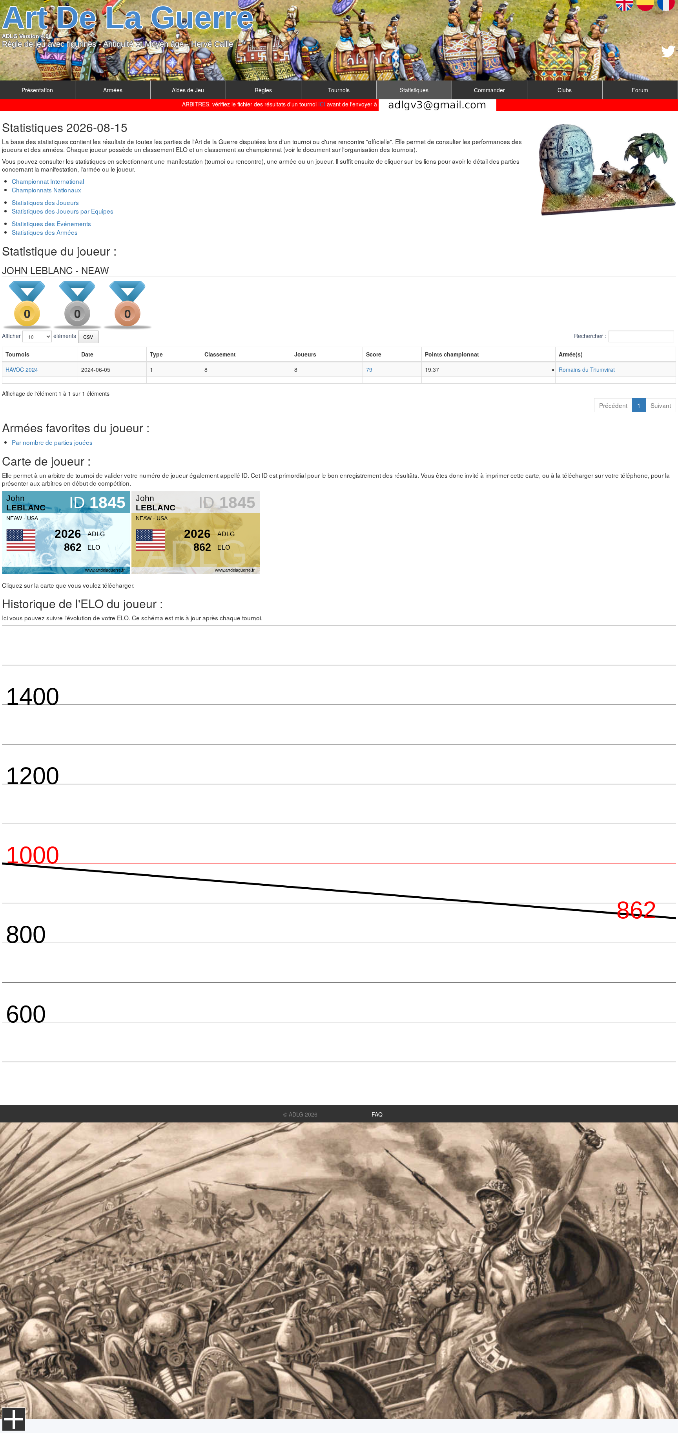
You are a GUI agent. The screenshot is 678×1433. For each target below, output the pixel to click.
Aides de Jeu (188, 90)
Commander (489, 90)
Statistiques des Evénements (51, 223)
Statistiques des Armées (45, 232)
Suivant (661, 405)
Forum (640, 90)
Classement (220, 354)
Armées (112, 90)
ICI (321, 104)
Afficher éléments (39, 336)
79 (369, 369)
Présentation (37, 90)
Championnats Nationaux (46, 189)
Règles (263, 90)
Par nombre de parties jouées (52, 442)
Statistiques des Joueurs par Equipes (62, 211)
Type (156, 354)
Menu (14, 1419)
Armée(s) (571, 354)
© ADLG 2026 (300, 1114)
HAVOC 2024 (21, 369)
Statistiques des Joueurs (45, 202)
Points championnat (452, 354)
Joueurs (305, 354)
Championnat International (48, 181)
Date (87, 354)
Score (373, 354)
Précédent (613, 405)
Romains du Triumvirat (587, 369)
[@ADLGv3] (668, 51)
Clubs (565, 90)
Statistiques (414, 90)
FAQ (377, 1114)
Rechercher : (590, 336)
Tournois (339, 90)
